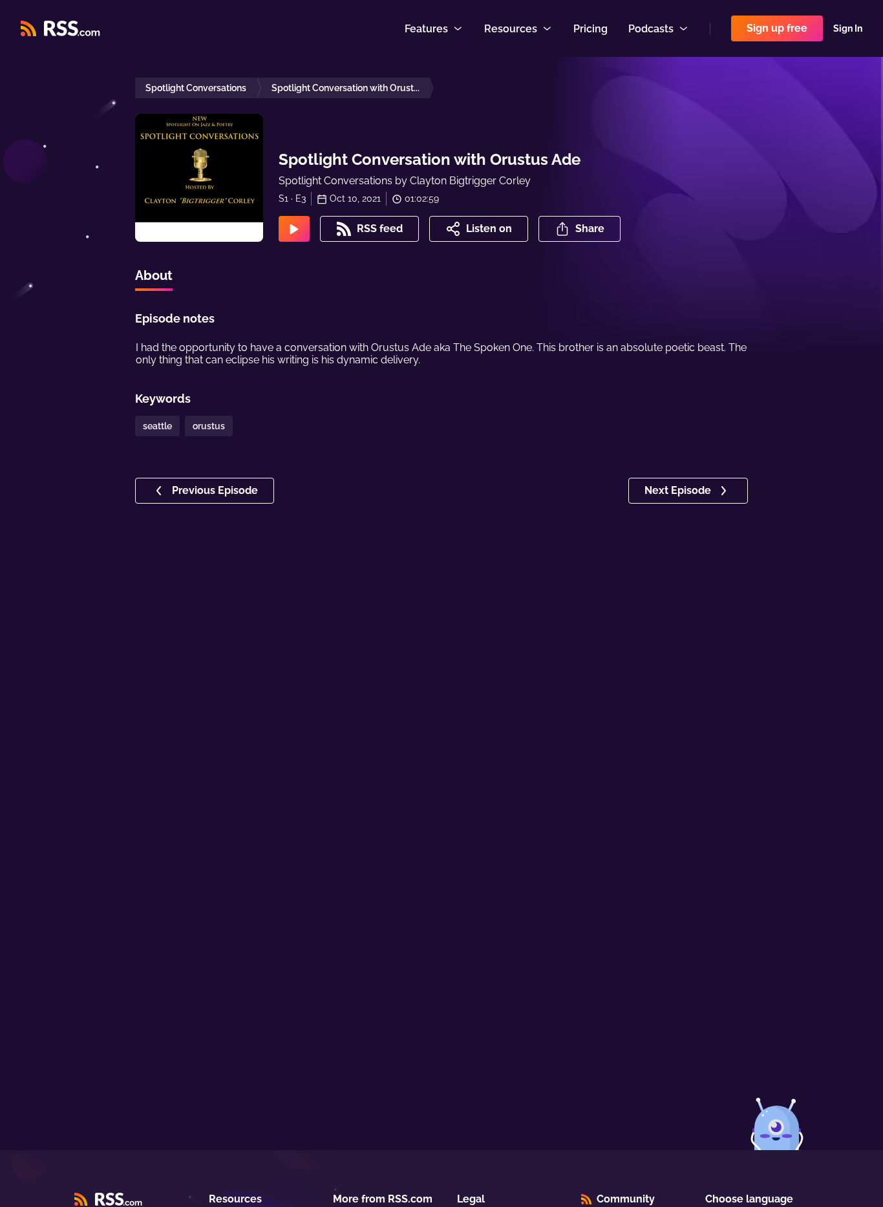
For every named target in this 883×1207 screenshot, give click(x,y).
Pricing (590, 29)
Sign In (847, 28)
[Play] (294, 229)
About (154, 275)
